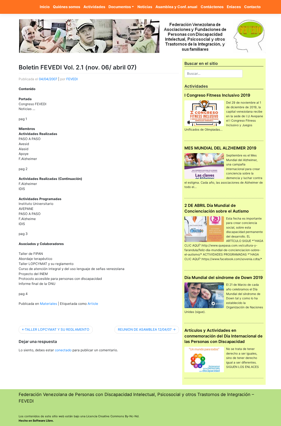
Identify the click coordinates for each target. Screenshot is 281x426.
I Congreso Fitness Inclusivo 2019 (217, 95)
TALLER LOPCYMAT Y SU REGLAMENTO (57, 329)
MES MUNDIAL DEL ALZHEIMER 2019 (220, 148)
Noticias (144, 7)
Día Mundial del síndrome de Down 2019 (223, 277)
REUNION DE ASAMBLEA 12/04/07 (145, 329)
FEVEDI (72, 79)
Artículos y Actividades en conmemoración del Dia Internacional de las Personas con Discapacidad (223, 336)
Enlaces (234, 7)
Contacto (252, 7)
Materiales (48, 304)
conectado (63, 350)
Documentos (119, 7)
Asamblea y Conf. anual (176, 7)
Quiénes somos (66, 7)
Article (93, 304)
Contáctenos (212, 7)
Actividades (94, 7)
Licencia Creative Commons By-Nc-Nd (112, 416)
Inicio (45, 7)
